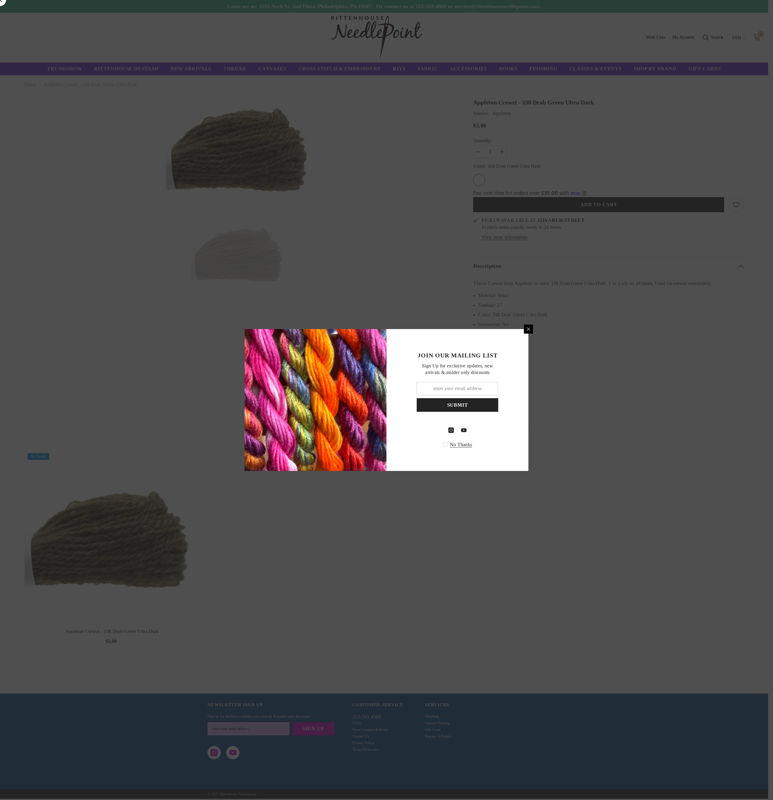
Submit (457, 405)
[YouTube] (463, 430)
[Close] (528, 329)
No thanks (461, 444)
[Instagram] (451, 430)
